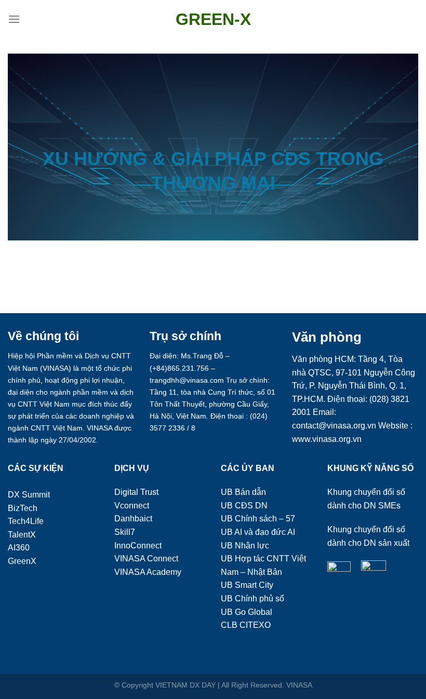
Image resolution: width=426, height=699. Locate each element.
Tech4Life (26, 521)
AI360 (19, 547)
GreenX (22, 561)
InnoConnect (138, 545)
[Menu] (14, 19)
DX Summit (29, 494)
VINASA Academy (147, 572)
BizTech (22, 508)
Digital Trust (136, 492)
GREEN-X (213, 19)
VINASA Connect (146, 558)
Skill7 (124, 532)
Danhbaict (133, 518)
